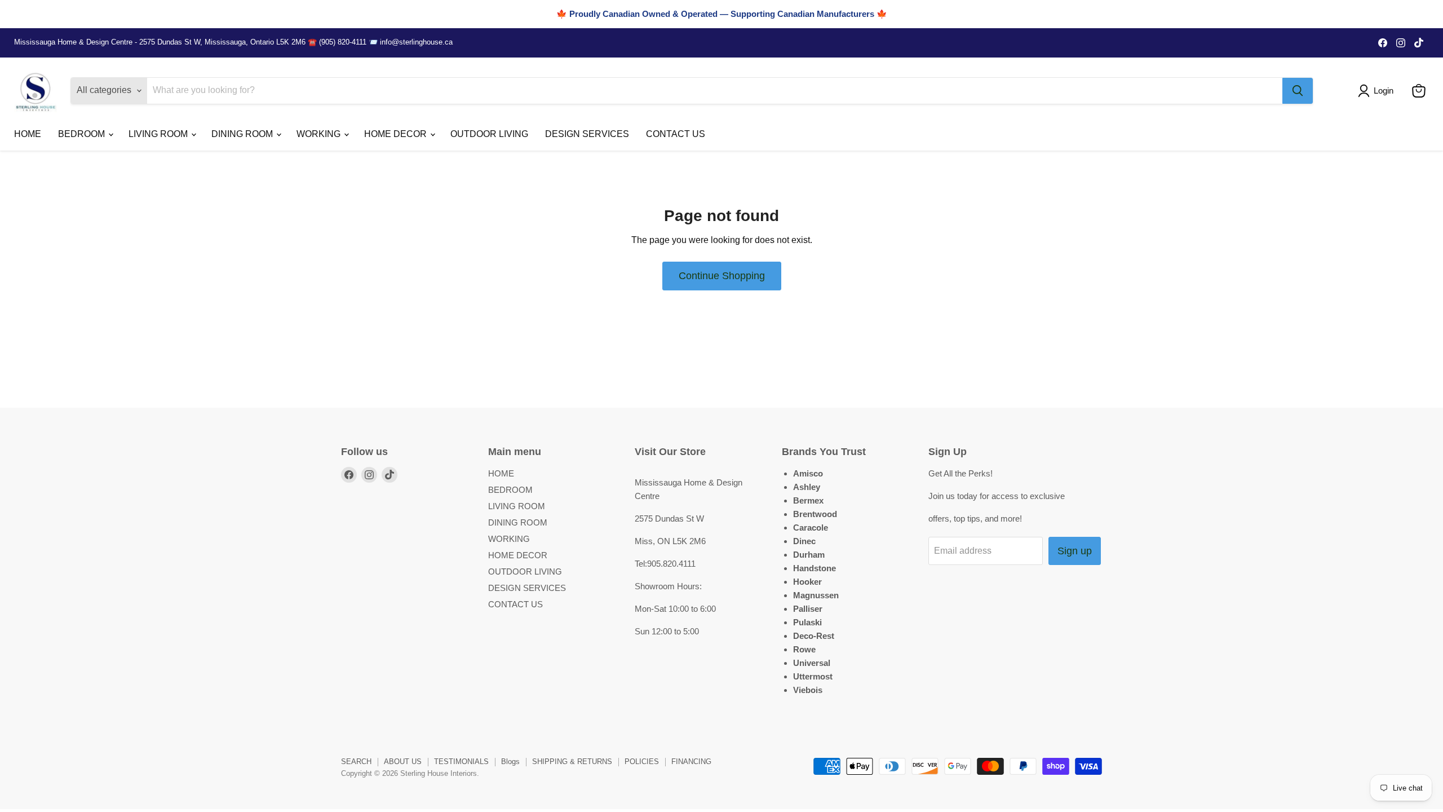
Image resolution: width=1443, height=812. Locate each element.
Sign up (1074, 551)
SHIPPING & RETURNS (572, 761)
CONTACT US (675, 134)
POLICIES (642, 761)
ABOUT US (403, 761)
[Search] (1297, 91)
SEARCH (356, 761)
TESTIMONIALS (461, 761)
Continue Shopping (722, 275)
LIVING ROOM (159, 134)
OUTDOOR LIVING (489, 134)
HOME (27, 134)
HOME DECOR (396, 134)
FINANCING (691, 761)
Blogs (510, 761)
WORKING (319, 134)
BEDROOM (82, 134)
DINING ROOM (243, 134)
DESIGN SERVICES (587, 134)
